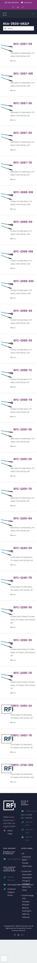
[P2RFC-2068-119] (5, 226)
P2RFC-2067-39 (21, 133)
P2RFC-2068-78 (21, 400)
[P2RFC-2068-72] (5, 375)
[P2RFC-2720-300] (5, 768)
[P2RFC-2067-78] (5, 167)
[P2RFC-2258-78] (5, 677)
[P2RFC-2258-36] (5, 612)
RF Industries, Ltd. (25, 926)
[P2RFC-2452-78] (5, 739)
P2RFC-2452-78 (21, 735)
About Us (22, 930)
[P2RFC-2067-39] (5, 137)
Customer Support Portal (12, 892)
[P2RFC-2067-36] (5, 108)
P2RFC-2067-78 (21, 162)
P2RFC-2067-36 (21, 103)
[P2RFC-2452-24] (5, 709)
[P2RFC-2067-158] (5, 78)
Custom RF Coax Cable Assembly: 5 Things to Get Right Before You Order (27, 880)
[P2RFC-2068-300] (5, 286)
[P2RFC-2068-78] (5, 404)
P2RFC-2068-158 (21, 251)
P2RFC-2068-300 (22, 281)
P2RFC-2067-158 (21, 73)
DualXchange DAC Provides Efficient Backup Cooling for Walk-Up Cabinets (27, 906)
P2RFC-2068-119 (21, 222)
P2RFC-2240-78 (21, 578)
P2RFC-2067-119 (21, 44)
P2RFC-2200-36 (21, 429)
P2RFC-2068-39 (21, 340)
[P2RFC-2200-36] (5, 434)
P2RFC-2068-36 (21, 311)
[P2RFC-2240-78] (5, 582)
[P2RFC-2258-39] (5, 645)
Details (14, 61)
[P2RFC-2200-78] (5, 493)
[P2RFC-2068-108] (5, 197)
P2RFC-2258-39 (21, 640)
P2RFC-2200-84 (21, 518)
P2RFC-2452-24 (21, 706)
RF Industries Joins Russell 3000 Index (27, 860)
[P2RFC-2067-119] (5, 48)
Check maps (10, 832)
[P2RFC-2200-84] (5, 523)
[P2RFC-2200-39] (5, 463)
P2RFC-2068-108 (21, 192)
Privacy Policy (21, 928)
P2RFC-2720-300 (21, 765)
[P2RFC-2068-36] (5, 315)
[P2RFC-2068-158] (5, 256)
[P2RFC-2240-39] (5, 552)
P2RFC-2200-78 (21, 489)
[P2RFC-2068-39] (5, 345)
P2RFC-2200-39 (21, 459)
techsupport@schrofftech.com (12, 884)
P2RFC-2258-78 (21, 673)
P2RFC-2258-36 (21, 607)
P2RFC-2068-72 (21, 370)
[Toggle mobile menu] (33, 14)
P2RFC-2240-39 (21, 548)
